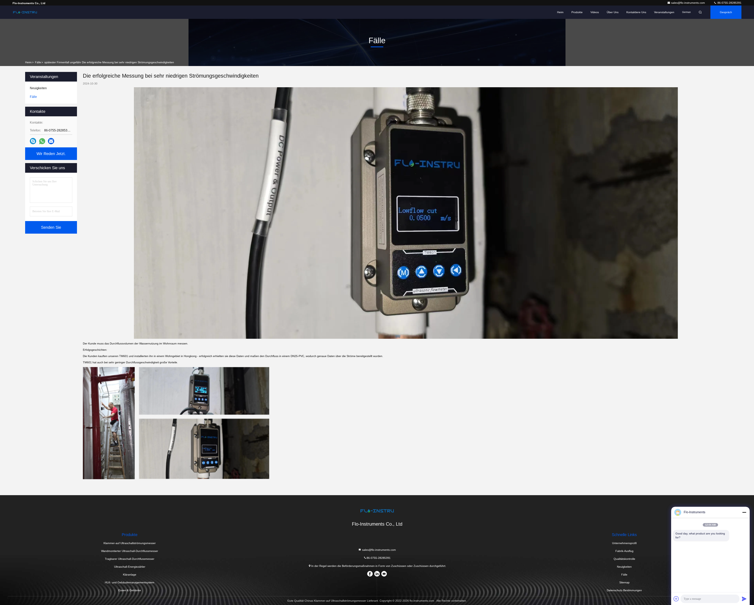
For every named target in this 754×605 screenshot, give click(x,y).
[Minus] (744, 512)
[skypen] (33, 141)
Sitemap (624, 582)
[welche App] (42, 141)
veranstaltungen (664, 12)
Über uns (613, 12)
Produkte (577, 12)
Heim (560, 12)
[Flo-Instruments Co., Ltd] (25, 12)
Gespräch (726, 12)
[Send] (744, 598)
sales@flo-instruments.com (688, 2)
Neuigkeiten (624, 566)
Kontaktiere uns (636, 12)
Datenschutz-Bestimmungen (624, 590)
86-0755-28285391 (729, 2)
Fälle (38, 62)
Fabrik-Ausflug (624, 551)
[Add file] (676, 598)
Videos (594, 12)
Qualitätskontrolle (624, 558)
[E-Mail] (51, 141)
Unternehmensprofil (624, 543)
